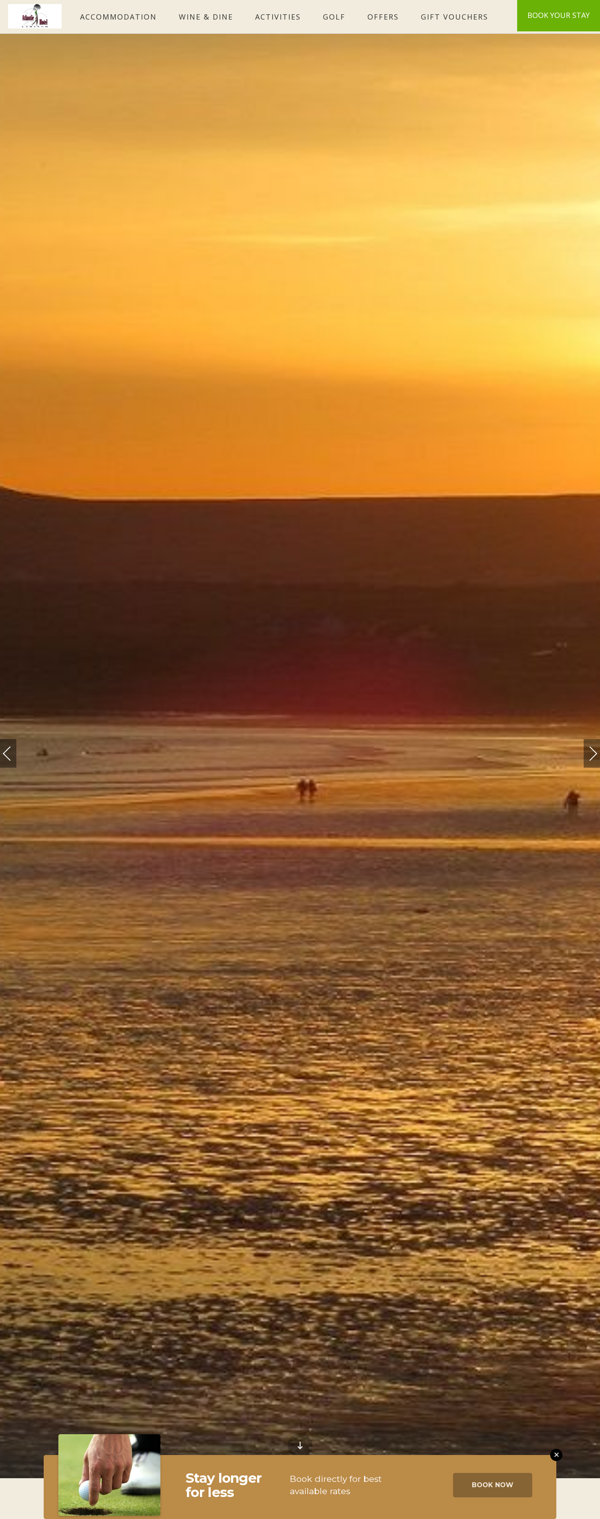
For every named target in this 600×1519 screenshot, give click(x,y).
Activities (278, 17)
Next (585, 749)
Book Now (492, 1485)
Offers (383, 17)
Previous (15, 753)
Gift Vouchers (454, 17)
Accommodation (118, 17)
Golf (334, 17)
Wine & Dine (206, 17)
